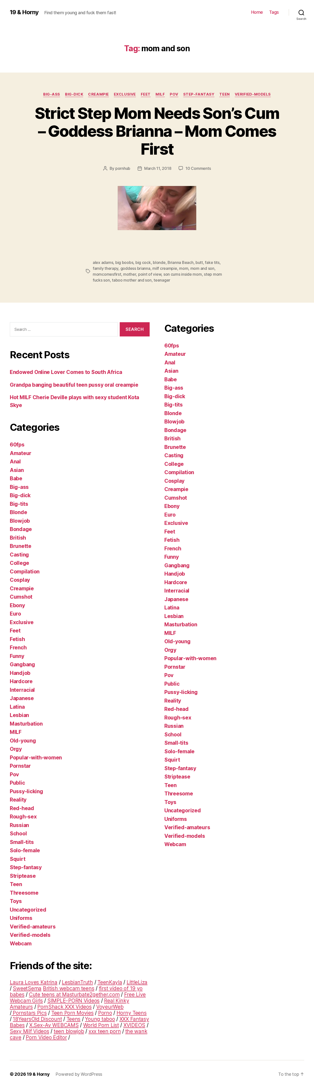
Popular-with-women (36, 757)
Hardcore (21, 681)
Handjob (20, 673)
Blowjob (20, 521)
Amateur (20, 453)
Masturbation (26, 724)
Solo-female (25, 850)
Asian (17, 470)
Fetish (17, 639)
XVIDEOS (134, 1025)
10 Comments (198, 168)
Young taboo (100, 1019)
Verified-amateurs (32, 927)
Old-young (23, 741)
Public (17, 783)
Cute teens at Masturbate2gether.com (74, 994)
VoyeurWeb (110, 1007)
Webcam (20, 943)
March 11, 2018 (157, 168)
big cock (143, 262)
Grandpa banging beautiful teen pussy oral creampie (74, 385)
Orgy (16, 749)
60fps (17, 445)
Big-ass (51, 94)
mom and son (202, 268)
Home (257, 12)
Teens (73, 1019)
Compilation (24, 572)
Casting (19, 555)
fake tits (212, 262)
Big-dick (74, 94)
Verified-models (253, 94)
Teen (224, 94)
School (18, 833)
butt (199, 262)
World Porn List (101, 1025)
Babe (16, 478)
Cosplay (20, 580)
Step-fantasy (199, 94)
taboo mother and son (132, 280)
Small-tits (22, 842)
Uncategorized (28, 910)
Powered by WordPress (78, 1074)
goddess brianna (135, 268)
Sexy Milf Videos (29, 1031)
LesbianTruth (77, 982)
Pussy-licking (26, 791)
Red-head (22, 808)
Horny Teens (132, 1013)
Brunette (20, 546)
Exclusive (125, 94)
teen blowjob (69, 1031)
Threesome (24, 893)
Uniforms (21, 918)
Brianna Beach (181, 262)
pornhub (122, 168)
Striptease (23, 876)
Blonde (18, 512)
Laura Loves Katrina (33, 982)
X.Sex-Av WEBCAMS (54, 1025)
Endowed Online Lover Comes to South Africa (66, 372)
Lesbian (19, 715)
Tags (274, 12)
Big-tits (19, 504)
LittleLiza (137, 982)
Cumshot (21, 597)
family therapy (105, 268)
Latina (17, 707)
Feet (146, 94)
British (18, 538)
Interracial (22, 690)
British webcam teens (68, 988)
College (19, 563)
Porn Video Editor (46, 1037)
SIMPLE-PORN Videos (73, 1001)
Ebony (17, 605)
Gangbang (22, 664)
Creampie (98, 94)
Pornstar (20, 766)
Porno (105, 1013)
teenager (162, 280)
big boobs (124, 262)
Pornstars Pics (29, 1013)
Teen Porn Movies (72, 1013)
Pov (174, 94)
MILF (160, 94)
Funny (17, 656)
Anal (15, 461)
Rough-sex (23, 817)
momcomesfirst (107, 274)
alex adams (103, 262)
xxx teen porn (105, 1031)
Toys (16, 901)
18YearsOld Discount (37, 1019)
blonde (159, 262)
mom (183, 268)
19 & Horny (24, 12)
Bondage (21, 529)
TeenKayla (109, 982)
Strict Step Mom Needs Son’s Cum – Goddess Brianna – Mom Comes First (157, 131)
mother (129, 274)
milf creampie (164, 268)
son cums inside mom (182, 274)
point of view (149, 274)
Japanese (22, 698)
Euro (15, 614)
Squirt (17, 859)
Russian (19, 825)
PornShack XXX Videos (64, 1007)
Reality (18, 800)
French (18, 647)
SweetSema (27, 988)
